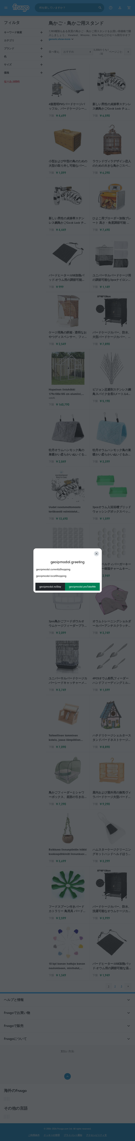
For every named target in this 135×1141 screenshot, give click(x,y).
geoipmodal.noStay (50, 586)
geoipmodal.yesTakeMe (82, 586)
